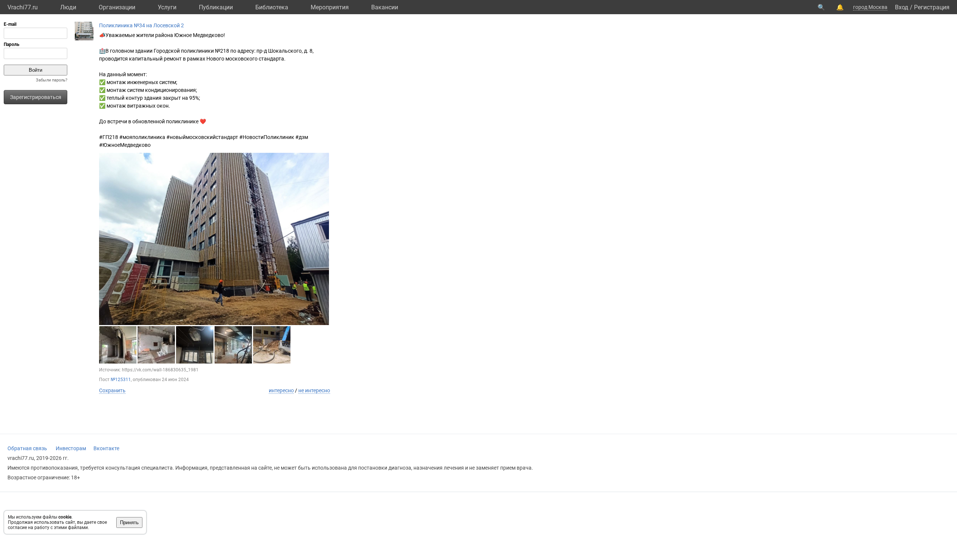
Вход (901, 7)
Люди (68, 7)
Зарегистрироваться (35, 97)
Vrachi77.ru (22, 7)
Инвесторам (71, 448)
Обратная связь (27, 448)
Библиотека (271, 7)
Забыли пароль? (51, 80)
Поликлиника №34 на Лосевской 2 (141, 25)
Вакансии (384, 7)
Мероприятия (330, 7)
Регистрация (932, 7)
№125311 (121, 379)
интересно (281, 390)
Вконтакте (106, 448)
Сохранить (112, 390)
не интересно (314, 390)
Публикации (216, 7)
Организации (117, 7)
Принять (129, 522)
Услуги (167, 7)
